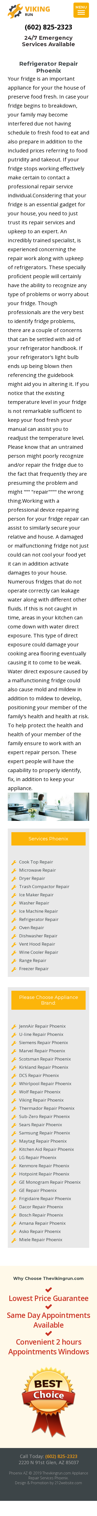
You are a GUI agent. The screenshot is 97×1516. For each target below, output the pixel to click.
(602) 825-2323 (48, 27)
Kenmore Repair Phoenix (44, 1166)
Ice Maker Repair (36, 895)
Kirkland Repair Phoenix (43, 1067)
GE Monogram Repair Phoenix (50, 1182)
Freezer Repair (34, 968)
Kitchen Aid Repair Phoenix (46, 1149)
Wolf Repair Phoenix (40, 1092)
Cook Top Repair (36, 862)
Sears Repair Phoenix (40, 1125)
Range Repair (32, 960)
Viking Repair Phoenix (41, 1100)
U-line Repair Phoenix (41, 1034)
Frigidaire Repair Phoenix (45, 1198)
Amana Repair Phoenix (42, 1223)
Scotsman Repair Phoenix (45, 1059)
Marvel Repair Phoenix (42, 1051)
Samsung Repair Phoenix (44, 1133)
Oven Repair (31, 927)
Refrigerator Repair (38, 919)
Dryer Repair (32, 878)
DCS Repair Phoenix (39, 1075)
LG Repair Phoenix (37, 1157)
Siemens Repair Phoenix (43, 1042)
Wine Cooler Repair (38, 952)
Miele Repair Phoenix (40, 1239)
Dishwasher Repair (38, 936)
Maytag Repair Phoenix (43, 1141)
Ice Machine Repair (38, 911)
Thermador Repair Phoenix (46, 1108)
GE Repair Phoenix (38, 1190)
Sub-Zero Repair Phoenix (44, 1116)
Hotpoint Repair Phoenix (44, 1174)
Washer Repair (34, 903)
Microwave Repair (37, 870)
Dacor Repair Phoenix (41, 1207)
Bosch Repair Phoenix (41, 1215)
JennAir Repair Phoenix (42, 1026)
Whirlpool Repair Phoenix (45, 1083)
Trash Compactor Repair (44, 886)
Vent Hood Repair (37, 944)
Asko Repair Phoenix (40, 1231)
